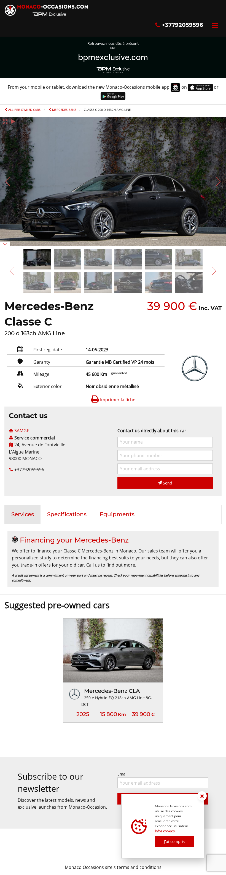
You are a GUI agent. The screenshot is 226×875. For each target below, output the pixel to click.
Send (167, 483)
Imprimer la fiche (117, 400)
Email (122, 774)
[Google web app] (113, 96)
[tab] (23, 514)
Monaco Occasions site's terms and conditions (113, 867)
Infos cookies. (165, 831)
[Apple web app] (200, 87)
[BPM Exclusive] (113, 57)
